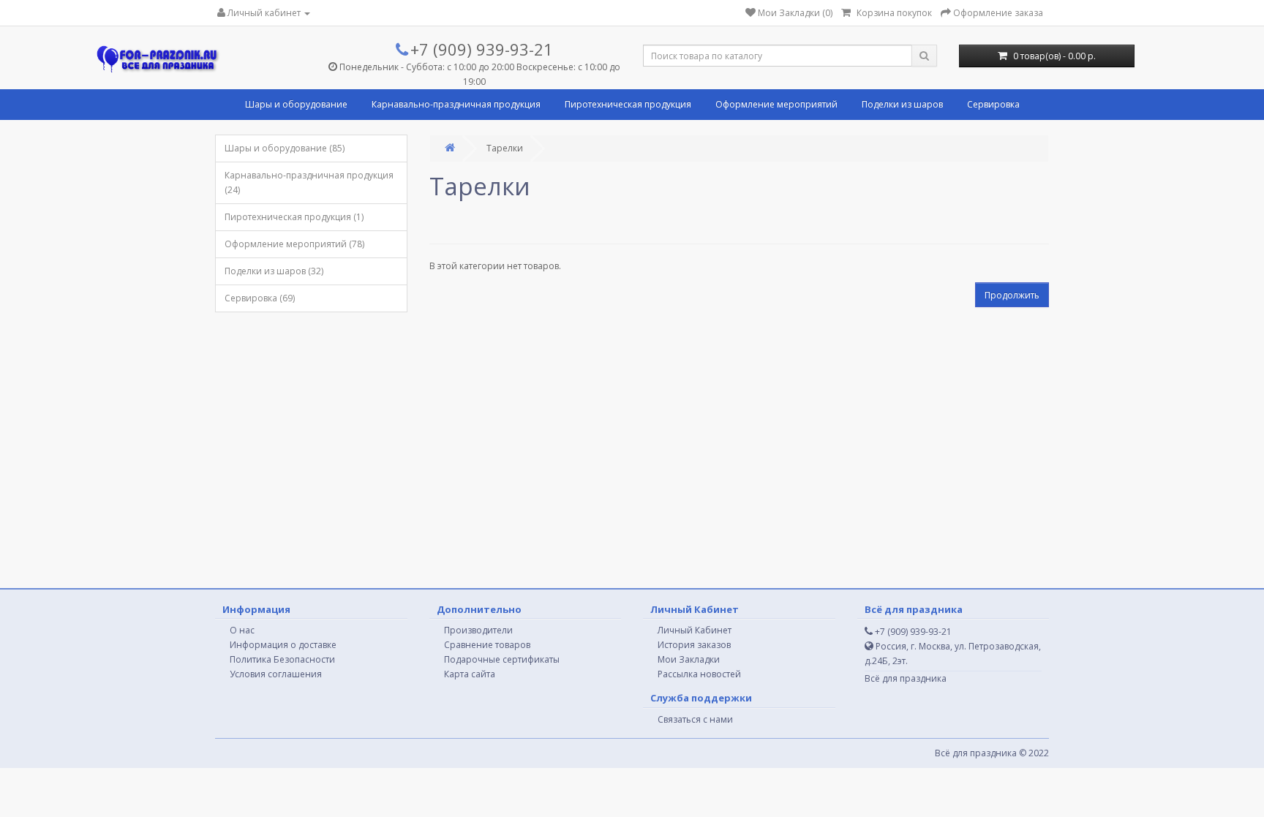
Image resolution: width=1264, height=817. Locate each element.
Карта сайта (469, 674)
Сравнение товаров (487, 645)
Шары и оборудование (296, 104)
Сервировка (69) (260, 298)
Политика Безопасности (282, 659)
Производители (478, 630)
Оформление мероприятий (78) (294, 244)
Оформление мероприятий (776, 104)
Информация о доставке (283, 645)
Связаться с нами (695, 719)
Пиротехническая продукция (628, 104)
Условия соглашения (276, 674)
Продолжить (1012, 295)
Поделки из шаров (902, 104)
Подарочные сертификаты (502, 659)
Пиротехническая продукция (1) (294, 217)
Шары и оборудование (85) (285, 148)
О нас (242, 630)
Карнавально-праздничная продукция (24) (309, 182)
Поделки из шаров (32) (274, 271)
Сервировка (993, 104)
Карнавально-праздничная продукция (456, 104)
